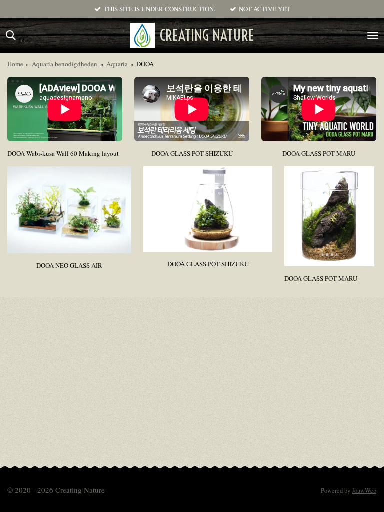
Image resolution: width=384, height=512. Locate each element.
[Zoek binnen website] (11, 35)
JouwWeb (364, 490)
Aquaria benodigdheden (65, 64)
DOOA (145, 64)
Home (16, 64)
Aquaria (117, 64)
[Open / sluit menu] (373, 35)
